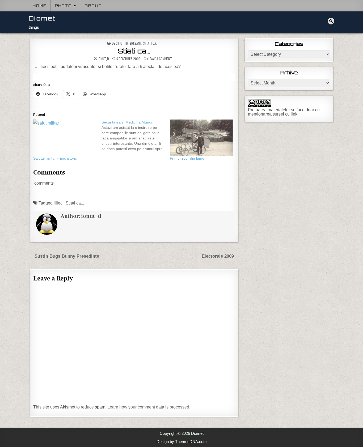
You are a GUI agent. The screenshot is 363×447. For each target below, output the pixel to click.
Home (40, 5)
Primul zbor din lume (187, 158)
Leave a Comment (160, 58)
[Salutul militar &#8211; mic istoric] (64, 138)
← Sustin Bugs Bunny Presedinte (64, 256)
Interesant (133, 43)
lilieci (59, 203)
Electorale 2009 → (221, 256)
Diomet (42, 18)
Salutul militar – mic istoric (55, 158)
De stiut (118, 43)
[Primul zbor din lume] (201, 138)
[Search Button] (331, 21)
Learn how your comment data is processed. (148, 407)
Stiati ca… (134, 51)
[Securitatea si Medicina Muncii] (136, 135)
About (93, 5)
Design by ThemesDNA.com (182, 441)
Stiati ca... (150, 43)
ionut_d (103, 58)
